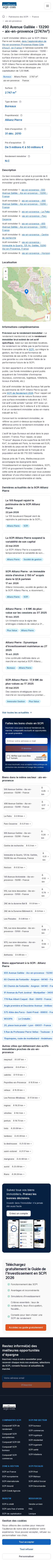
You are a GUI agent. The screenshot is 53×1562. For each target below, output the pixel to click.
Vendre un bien (36, 1504)
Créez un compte (18, 1213)
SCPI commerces (36, 1430)
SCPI (31, 349)
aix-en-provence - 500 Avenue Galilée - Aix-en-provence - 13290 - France (25, 193)
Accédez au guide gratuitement (26, 1327)
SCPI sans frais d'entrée (13, 1509)
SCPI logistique (35, 1435)
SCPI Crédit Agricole (11, 1491)
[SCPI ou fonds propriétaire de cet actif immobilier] (21, 115)
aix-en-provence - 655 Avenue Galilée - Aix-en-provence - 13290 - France (25, 227)
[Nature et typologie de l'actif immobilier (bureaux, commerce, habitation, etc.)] (20, 102)
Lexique (32, 1513)
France (35, 17)
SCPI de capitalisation (11, 1513)
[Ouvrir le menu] (47, 6)
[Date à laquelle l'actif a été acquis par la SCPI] (25, 129)
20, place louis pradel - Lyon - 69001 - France (27, 1025)
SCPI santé (33, 1449)
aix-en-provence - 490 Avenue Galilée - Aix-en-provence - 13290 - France (25, 204)
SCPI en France (9, 1472)
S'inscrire (26, 1385)
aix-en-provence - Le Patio (36, 211)
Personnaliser (26, 1556)
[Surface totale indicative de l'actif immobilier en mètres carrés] (15, 88)
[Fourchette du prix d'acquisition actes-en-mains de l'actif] (24, 143)
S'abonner (26, 748)
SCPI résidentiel (36, 1440)
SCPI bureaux (35, 1426)
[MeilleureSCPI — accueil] (9, 5)
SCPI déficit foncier (37, 1481)
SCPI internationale (10, 1481)
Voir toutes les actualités (15, 712)
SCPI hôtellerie (35, 1454)
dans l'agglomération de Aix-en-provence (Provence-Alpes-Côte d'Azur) (24, 44)
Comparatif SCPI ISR (11, 1442)
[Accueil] (3, 16)
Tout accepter (26, 1542)
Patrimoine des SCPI (18, 17)
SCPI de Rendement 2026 (20, 393)
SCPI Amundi (7, 1486)
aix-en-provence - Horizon (36, 253)
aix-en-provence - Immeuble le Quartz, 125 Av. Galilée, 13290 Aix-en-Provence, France (24, 245)
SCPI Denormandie (37, 1486)
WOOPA (8, 1018)
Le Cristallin (24, 1018)
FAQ (30, 1509)
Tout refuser (26, 1549)
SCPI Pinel (33, 1472)
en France (16, 47)
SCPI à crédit (8, 1504)
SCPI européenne (10, 1476)
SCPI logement (35, 1445)
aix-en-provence (13, 21)
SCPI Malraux (34, 1476)
